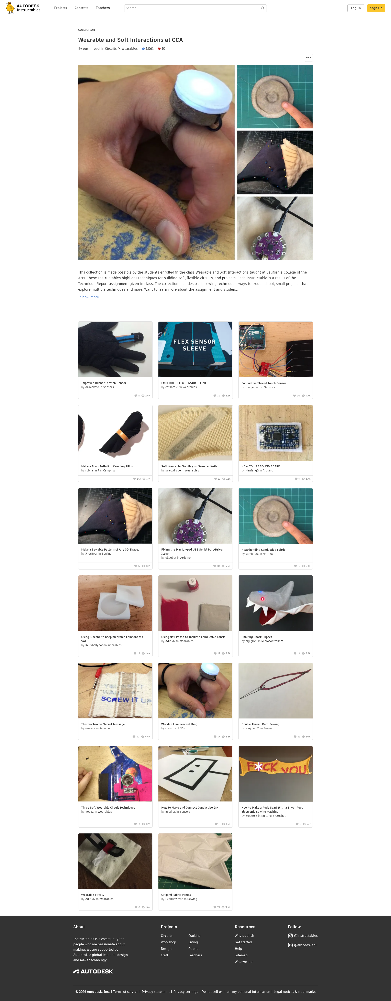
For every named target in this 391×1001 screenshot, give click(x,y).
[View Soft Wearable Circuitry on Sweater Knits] (195, 433)
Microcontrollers (272, 641)
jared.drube (173, 470)
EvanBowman (174, 899)
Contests (81, 8)
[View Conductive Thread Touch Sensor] (276, 350)
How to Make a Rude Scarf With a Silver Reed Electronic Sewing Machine (272, 810)
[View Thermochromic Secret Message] (115, 691)
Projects (60, 8)
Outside (194, 948)
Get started (243, 942)
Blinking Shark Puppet (257, 637)
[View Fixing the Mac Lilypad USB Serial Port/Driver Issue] (195, 516)
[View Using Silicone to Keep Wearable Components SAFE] (115, 603)
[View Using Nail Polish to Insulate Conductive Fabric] (195, 603)
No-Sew (268, 554)
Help (238, 948)
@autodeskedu (305, 945)
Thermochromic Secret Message (103, 724)
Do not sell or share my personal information (236, 991)
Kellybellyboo (94, 645)
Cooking (194, 935)
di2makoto (92, 387)
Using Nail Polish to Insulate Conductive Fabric (193, 637)
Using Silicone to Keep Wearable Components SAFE (112, 639)
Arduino (268, 470)
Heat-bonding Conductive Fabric (263, 550)
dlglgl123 (251, 641)
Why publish (244, 935)
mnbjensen (253, 387)
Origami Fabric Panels (176, 895)
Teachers (103, 8)
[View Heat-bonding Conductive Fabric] (276, 516)
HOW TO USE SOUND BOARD (261, 466)
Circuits (111, 49)
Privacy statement (156, 991)
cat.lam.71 (172, 387)
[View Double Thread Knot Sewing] (276, 691)
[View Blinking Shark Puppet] (276, 603)
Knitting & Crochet (273, 816)
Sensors (108, 387)
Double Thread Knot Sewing (260, 724)
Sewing (106, 554)
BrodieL (170, 812)
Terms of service (125, 991)
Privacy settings (185, 991)
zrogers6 (251, 816)
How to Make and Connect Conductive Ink (189, 808)
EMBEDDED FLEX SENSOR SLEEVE (184, 383)
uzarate (90, 728)
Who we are (244, 961)
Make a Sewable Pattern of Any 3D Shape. (110, 549)
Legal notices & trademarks (295, 991)
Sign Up (376, 8)
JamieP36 (252, 554)
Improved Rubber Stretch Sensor (103, 383)
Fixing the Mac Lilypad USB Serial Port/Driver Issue (192, 551)
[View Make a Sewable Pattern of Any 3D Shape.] (115, 516)
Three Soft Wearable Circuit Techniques (108, 808)
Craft (164, 955)
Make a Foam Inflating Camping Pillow (107, 466)
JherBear (91, 554)
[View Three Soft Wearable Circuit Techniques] (115, 774)
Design (166, 948)
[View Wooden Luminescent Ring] (195, 691)
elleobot (170, 558)
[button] (309, 58)
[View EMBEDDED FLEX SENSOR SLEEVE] (195, 350)
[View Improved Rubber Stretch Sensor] (115, 350)
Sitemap (241, 955)
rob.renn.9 (92, 470)
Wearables (130, 49)
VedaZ (89, 812)
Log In (356, 8)
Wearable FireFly (92, 895)
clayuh (169, 728)
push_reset (91, 49)
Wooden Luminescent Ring (179, 724)
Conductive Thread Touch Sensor (264, 383)
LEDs (181, 728)
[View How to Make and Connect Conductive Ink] (195, 774)
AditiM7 (170, 641)
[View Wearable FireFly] (115, 861)
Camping (109, 470)
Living (193, 942)
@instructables (306, 935)
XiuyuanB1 (252, 728)
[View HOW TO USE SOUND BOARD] (276, 433)
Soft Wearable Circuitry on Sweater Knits (189, 466)
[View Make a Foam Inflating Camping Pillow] (115, 433)
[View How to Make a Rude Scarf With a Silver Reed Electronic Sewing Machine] (276, 774)
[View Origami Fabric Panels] (195, 861)
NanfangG (252, 470)
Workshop (168, 942)
